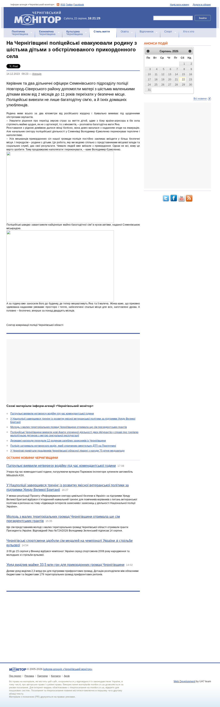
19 (162, 79)
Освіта (125, 31)
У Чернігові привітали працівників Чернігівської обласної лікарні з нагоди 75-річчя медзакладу (67, 450)
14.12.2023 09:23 (17, 73)
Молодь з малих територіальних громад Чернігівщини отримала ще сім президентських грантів (68, 427)
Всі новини (200, 98)
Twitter (69, 4)
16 (190, 74)
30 (190, 84)
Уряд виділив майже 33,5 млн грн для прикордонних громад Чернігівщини (65, 565)
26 (162, 84)
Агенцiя (36, 73)
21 (176, 79)
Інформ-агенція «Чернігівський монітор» (35, 12)
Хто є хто (188, 31)
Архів (67, 676)
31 (149, 89)
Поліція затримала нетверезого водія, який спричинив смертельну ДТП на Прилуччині (63, 445)
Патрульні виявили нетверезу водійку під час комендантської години (52, 413)
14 (176, 74)
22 (183, 79)
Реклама (29, 676)
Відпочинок (146, 31)
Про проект (15, 676)
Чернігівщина (20, 33)
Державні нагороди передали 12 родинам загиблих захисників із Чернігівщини (58, 440)
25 (155, 84)
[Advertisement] (73, 371)
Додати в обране (202, 4)
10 (149, 74)
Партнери (42, 676)
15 (183, 74)
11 (156, 74)
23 (190, 79)
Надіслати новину (179, 4)
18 (155, 79)
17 (149, 79)
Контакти (56, 676)
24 (149, 84)
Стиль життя (102, 31)
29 (183, 84)
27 (169, 84)
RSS (63, 4)
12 (162, 74)
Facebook (78, 4)
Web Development (184, 681)
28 (176, 84)
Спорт (168, 31)
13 (169, 74)
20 (169, 79)
